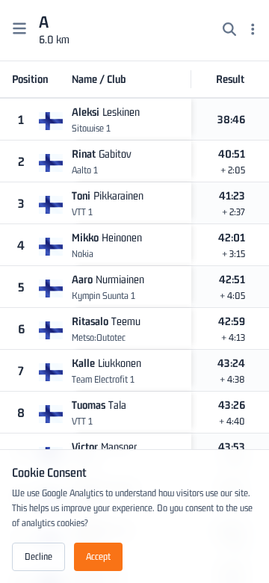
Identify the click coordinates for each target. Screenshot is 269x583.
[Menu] (253, 31)
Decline (38, 556)
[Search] (229, 31)
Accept (98, 556)
